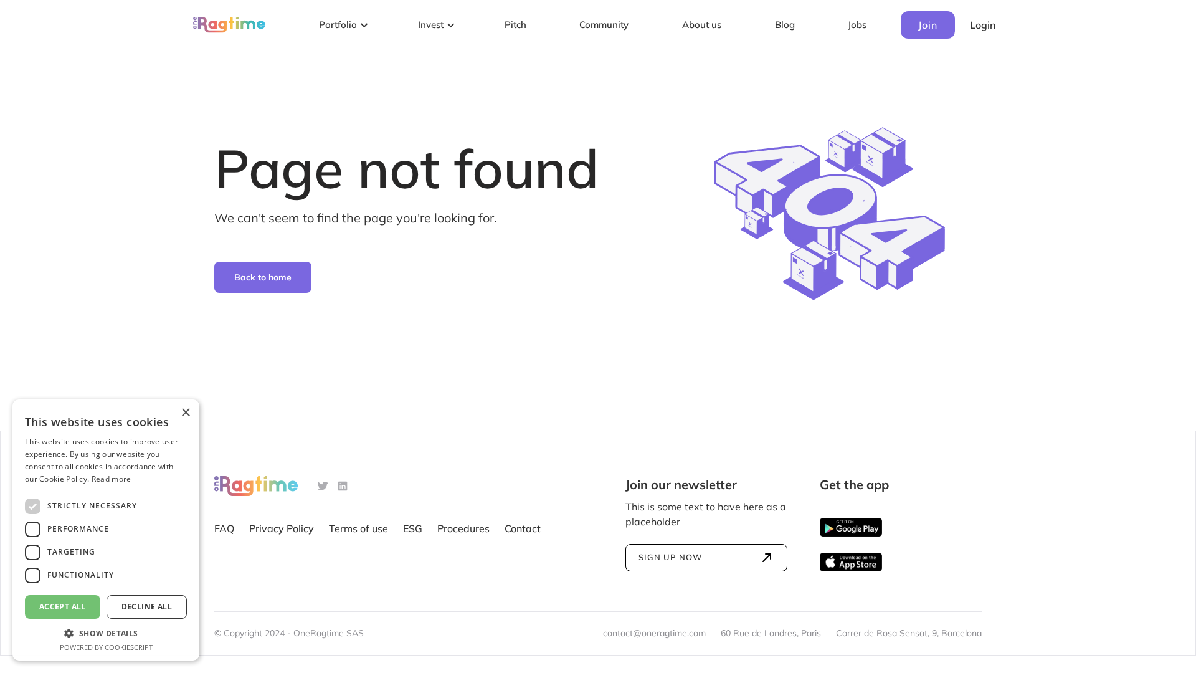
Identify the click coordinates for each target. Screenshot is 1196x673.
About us (701, 25)
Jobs (857, 25)
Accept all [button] (62, 606)
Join (927, 25)
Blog (785, 25)
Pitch (515, 25)
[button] (341, 25)
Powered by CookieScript (106, 647)
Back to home (263, 277)
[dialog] (105, 530)
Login (982, 25)
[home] (229, 25)
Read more (111, 479)
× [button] (185, 413)
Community (604, 25)
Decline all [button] (146, 606)
